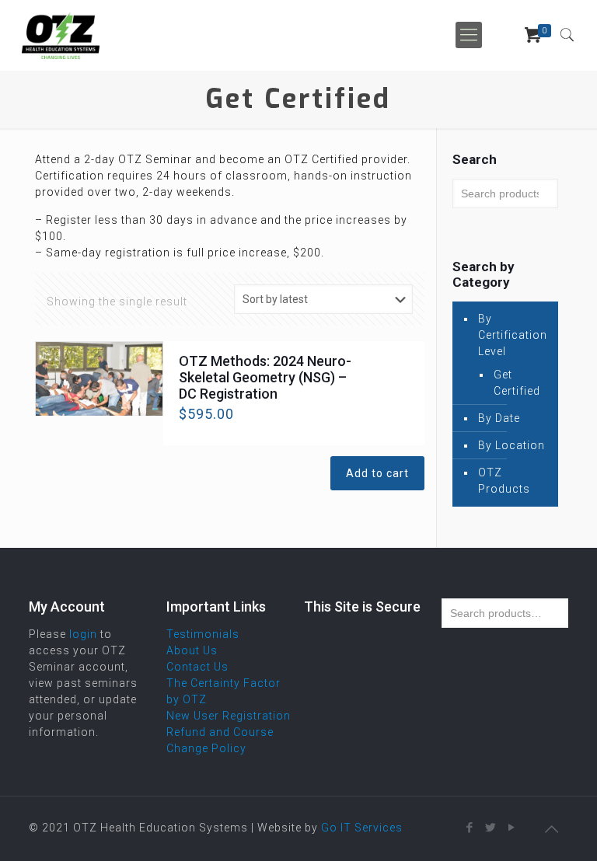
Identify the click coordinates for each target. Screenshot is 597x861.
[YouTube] (512, 828)
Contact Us (197, 667)
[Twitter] (491, 828)
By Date (499, 418)
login (83, 634)
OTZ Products (504, 480)
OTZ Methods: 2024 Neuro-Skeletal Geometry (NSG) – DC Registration (265, 377)
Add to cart (377, 473)
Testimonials (202, 634)
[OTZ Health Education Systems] (61, 35)
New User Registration (228, 715)
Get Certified (517, 382)
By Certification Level (512, 334)
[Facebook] (470, 828)
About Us (192, 650)
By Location (511, 445)
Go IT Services (362, 827)
